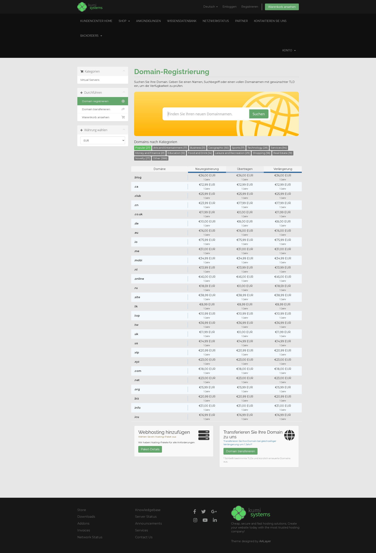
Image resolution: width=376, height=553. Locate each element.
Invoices (83, 530)
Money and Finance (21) (149, 153)
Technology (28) (258, 147)
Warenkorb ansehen (282, 7)
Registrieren (249, 6)
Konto (288, 50)
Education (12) (176, 153)
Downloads (86, 516)
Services (141, 530)
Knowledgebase (148, 510)
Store (81, 510)
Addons (83, 523)
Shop (123, 21)
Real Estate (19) (282, 153)
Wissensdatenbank (181, 21)
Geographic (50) (218, 147)
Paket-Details (150, 449)
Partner (241, 21)
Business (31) (197, 147)
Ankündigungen (148, 21)
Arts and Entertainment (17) (170, 147)
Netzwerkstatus (216, 21)
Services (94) (279, 147)
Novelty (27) (142, 158)
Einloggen (229, 6)
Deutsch (209, 6)
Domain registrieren (94, 101)
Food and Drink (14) (200, 153)
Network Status (89, 537)
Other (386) (160, 158)
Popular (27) (142, 147)
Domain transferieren (95, 109)
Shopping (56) (261, 153)
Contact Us (143, 537)
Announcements (148, 523)
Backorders (90, 35)
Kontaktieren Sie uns (270, 21)
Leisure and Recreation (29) (232, 153)
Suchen (259, 114)
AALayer (265, 541)
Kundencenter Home (96, 21)
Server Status (145, 516)
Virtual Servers (89, 79)
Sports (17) (238, 147)
